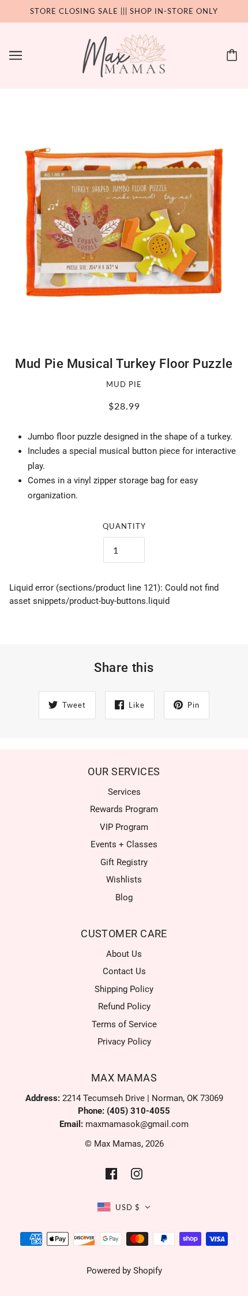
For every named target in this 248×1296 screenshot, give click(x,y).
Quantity (124, 526)
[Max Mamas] (124, 55)
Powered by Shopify (124, 1270)
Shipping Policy (124, 989)
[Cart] (233, 55)
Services (124, 792)
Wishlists (124, 879)
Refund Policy (124, 1006)
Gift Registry (124, 862)
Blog (124, 897)
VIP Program (124, 827)
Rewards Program (124, 809)
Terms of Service (124, 1024)
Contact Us (124, 971)
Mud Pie (124, 384)
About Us (124, 954)
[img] (111, 1173)
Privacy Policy (124, 1041)
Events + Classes (124, 844)
